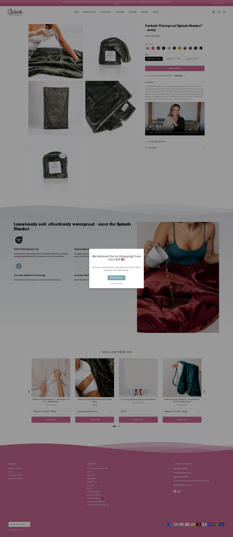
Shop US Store (116, 278)
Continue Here (116, 284)
